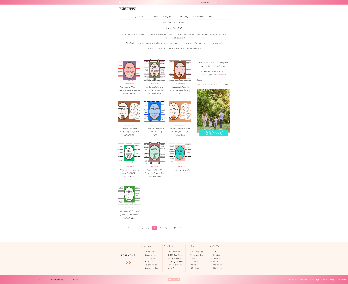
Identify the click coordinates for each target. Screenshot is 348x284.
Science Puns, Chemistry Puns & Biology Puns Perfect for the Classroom (129, 90)
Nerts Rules (172, 268)
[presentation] (129, 70)
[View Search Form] (229, 9)
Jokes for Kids (141, 16)
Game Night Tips (175, 265)
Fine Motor (218, 268)
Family (193, 258)
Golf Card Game (175, 252)
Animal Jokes (150, 252)
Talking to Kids (196, 255)
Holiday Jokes (151, 265)
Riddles (155, 16)
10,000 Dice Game (175, 255)
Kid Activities (198, 16)
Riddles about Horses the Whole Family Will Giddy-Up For (180, 90)
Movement (218, 265)
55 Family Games (175, 258)
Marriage (194, 265)
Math (215, 261)
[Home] (164, 22)
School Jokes (150, 255)
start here (222, 75)
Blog (211, 16)
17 (175, 228)
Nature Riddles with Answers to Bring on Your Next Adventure (154, 173)
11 (160, 228)
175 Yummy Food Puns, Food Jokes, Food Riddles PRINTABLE (129, 173)
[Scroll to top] (343, 277)
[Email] (129, 2)
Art (214, 252)
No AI (41, 279)
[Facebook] (120, 2)
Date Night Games (175, 261)
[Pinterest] (124, 2)
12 (166, 228)
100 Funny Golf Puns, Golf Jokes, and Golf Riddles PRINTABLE (129, 214)
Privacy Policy (57, 279)
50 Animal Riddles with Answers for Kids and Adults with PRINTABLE (154, 90)
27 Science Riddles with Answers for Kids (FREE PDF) (154, 131)
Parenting (184, 16)
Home (75, 279)
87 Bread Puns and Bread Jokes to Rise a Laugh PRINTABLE (180, 131)
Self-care (194, 261)
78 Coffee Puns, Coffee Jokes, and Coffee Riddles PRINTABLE (129, 131)
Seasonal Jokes (151, 268)
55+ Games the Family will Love (220, 2)
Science (216, 258)
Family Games (168, 16)
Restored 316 (340, 279)
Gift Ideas (194, 268)
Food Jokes (150, 258)
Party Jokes (150, 261)
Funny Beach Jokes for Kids (179, 169)
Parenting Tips (196, 252)
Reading (216, 255)
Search (200, 80)
